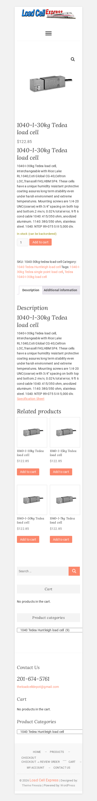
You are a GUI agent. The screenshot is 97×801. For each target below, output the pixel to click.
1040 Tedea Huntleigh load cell (39, 267)
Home (37, 752)
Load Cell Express (44, 780)
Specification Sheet (30, 398)
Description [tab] (30, 290)
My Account (35, 767)
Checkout (28, 757)
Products (57, 752)
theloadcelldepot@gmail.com (38, 687)
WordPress (67, 785)
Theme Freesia (32, 785)
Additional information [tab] (60, 290)
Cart (72, 761)
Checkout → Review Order (40, 761)
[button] (73, 59)
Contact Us (61, 767)
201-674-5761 (33, 678)
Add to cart (40, 242)
